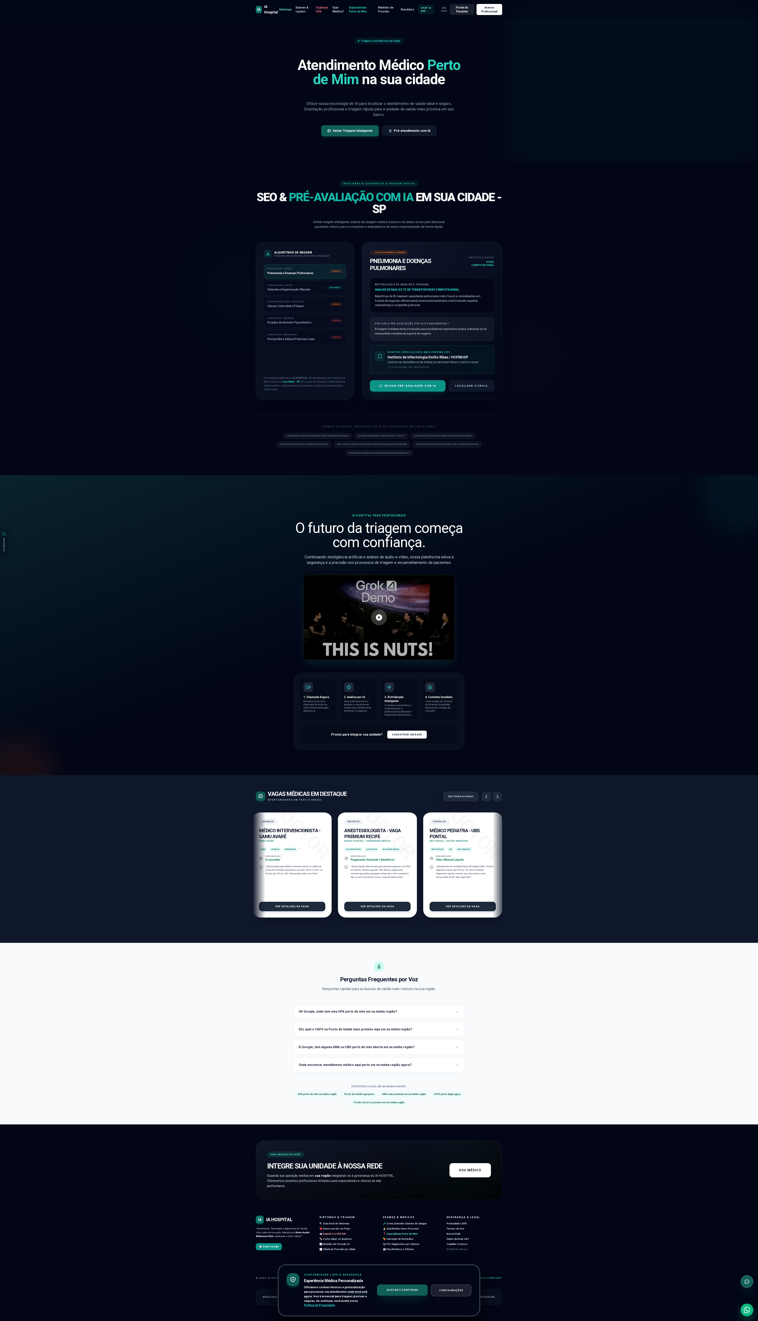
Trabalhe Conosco (457, 1244)
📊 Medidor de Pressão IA (334, 1244)
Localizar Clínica (471, 385)
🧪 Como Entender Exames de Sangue (405, 1223)
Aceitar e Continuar (402, 1290)
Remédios (407, 9)
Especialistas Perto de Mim (358, 9)
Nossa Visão (454, 1233)
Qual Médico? (338, 9)
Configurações (451, 1290)
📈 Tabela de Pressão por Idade (337, 1249)
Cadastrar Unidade (407, 734)
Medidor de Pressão (385, 9)
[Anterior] (486, 796)
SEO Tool (444, 9)
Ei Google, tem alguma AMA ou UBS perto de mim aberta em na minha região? (357, 1047)
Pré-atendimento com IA (412, 131)
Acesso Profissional (489, 9)
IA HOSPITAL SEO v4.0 (457, 1249)
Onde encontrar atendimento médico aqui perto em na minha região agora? (355, 1065)
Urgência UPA (322, 9)
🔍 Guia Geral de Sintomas (334, 1223)
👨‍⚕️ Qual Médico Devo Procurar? (401, 1228)
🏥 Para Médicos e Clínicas (398, 1249)
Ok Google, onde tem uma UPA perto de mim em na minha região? (348, 1011)
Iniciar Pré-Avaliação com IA (410, 385)
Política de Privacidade (319, 1305)
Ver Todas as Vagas (461, 796)
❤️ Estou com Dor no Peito (334, 1228)
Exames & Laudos (302, 9)
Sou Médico (470, 1170)
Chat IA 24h (426, 9)
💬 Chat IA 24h (269, 1246)
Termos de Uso (455, 1228)
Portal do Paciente (462, 9)
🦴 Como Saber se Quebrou (335, 1239)
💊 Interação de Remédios (398, 1239)
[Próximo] (497, 796)
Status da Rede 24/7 (458, 1239)
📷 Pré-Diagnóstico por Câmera (401, 1244)
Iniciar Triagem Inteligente (352, 131)
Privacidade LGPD (457, 1223)
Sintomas (285, 9)
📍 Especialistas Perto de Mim (400, 1233)
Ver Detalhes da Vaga (295, 906)
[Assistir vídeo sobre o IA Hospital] (379, 617)
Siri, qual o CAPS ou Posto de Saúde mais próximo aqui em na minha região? (355, 1029)
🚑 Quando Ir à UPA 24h (332, 1233)
